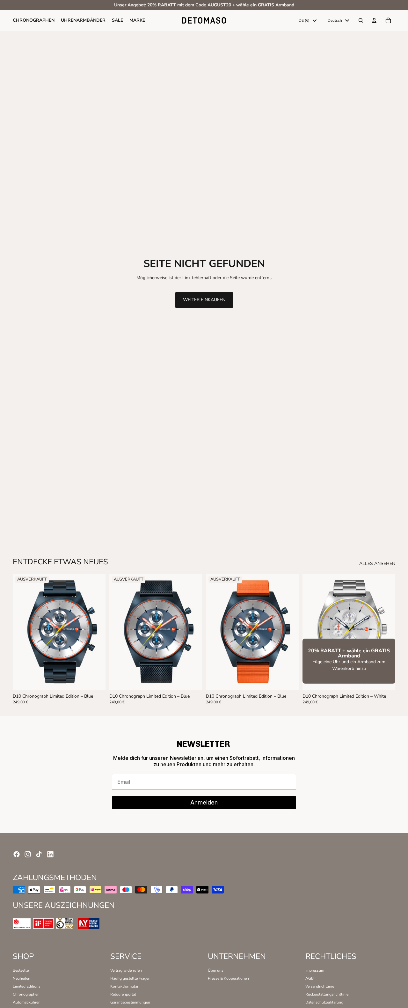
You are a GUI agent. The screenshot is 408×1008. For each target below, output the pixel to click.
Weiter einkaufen (204, 300)
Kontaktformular (124, 986)
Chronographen (26, 994)
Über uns (215, 970)
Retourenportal (123, 994)
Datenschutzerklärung (324, 1002)
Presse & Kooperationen (228, 978)
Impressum (314, 970)
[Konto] (374, 21)
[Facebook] (16, 854)
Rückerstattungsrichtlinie (326, 994)
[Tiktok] (39, 854)
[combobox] (307, 20)
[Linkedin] (50, 854)
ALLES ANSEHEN (377, 564)
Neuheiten (21, 978)
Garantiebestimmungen (130, 1002)
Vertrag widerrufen (126, 970)
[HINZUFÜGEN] (386, 680)
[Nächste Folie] (96, 632)
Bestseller (21, 970)
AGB (309, 978)
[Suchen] (361, 21)
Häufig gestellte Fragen (130, 978)
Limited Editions (26, 986)
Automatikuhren (26, 1002)
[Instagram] (28, 854)
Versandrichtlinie (319, 986)
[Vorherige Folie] (22, 632)
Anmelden (204, 802)
